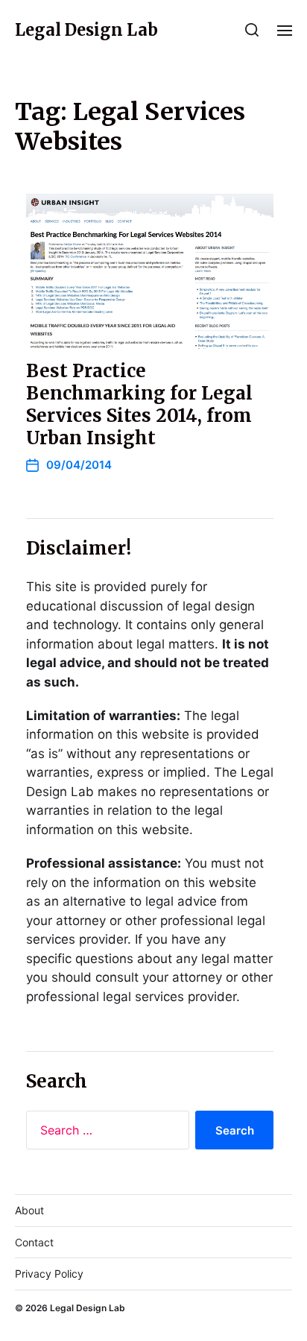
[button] (252, 30)
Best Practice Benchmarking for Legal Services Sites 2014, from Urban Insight (139, 404)
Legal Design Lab (86, 30)
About (29, 1210)
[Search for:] (104, 1133)
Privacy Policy (49, 1273)
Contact (34, 1242)
